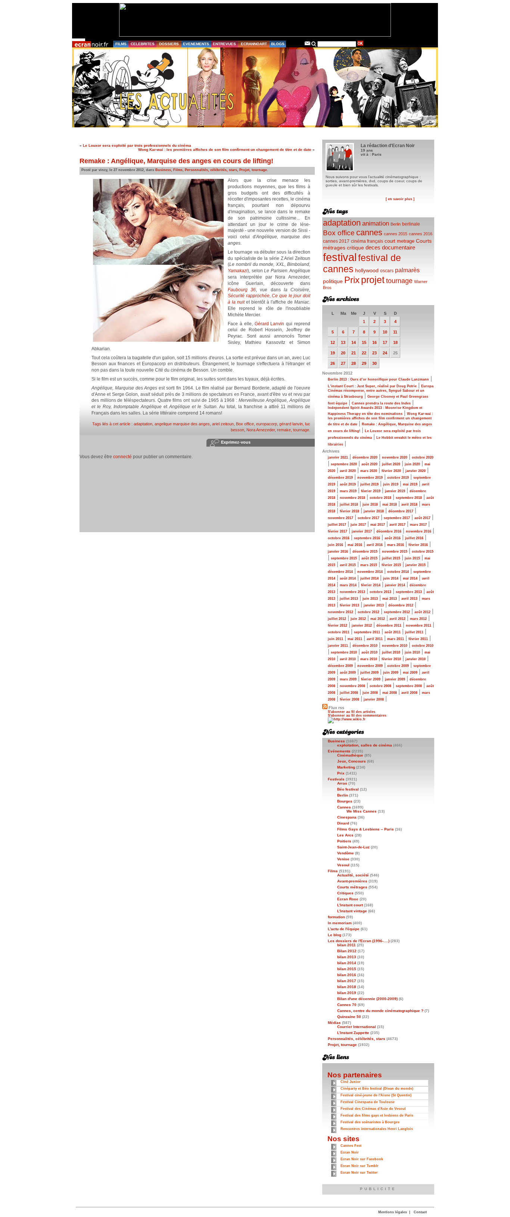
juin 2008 (370, 693)
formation (336, 917)
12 (332, 342)
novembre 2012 (340, 612)
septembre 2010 (344, 652)
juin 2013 (370, 598)
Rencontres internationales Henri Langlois (376, 1129)
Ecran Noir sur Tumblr (359, 1166)
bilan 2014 (346, 963)
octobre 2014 (398, 572)
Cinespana (347, 817)
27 (343, 363)
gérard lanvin (291, 424)
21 (353, 353)
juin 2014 (390, 578)
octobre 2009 (398, 666)
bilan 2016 (346, 975)
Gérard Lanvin (269, 323)
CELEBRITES (143, 44)
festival (340, 257)
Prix (352, 280)
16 (374, 342)
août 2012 (422, 612)
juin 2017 (358, 525)
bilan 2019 (346, 993)
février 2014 (370, 585)
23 (374, 353)
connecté (122, 456)
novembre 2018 (352, 498)
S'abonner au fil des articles (351, 712)
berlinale (411, 223)
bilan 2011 (346, 945)
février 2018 (349, 511)
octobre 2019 (398, 477)
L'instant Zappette (353, 1033)
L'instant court (350, 905)
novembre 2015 (394, 551)
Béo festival (348, 789)
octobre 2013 (380, 592)
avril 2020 (348, 471)
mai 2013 (389, 598)
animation (375, 223)
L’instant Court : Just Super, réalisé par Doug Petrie (372, 386)
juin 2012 (358, 619)
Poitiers (344, 841)
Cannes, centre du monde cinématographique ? (380, 1011)
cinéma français (367, 241)
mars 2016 (395, 545)
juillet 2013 (349, 598)
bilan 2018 (346, 987)
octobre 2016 (338, 538)
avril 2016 (375, 545)
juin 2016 (335, 545)
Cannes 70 (347, 1005)
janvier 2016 (338, 551)
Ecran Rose (347, 899)
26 (332, 363)
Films (178, 170)
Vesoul (343, 865)
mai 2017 (377, 525)
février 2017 (337, 531)
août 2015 (369, 558)
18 (395, 342)
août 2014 (348, 578)
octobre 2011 (338, 632)
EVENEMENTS (196, 44)
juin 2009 (390, 672)
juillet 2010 (391, 652)
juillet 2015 (391, 558)
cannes (369, 232)
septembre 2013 (409, 592)
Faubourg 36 (242, 289)
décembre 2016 (388, 531)
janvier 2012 (362, 625)
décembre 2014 (340, 572)
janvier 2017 (362, 531)
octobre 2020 (422, 457)
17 (385, 342)
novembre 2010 (394, 646)
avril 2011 (375, 639)
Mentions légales (392, 1212)
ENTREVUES (224, 44)
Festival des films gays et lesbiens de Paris (376, 1115)
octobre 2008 (380, 686)
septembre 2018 (409, 498)
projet (373, 279)
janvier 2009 (395, 679)
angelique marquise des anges (182, 424)
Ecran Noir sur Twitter (359, 1172)
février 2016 (418, 545)
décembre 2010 (364, 646)
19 (332, 353)
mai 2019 (410, 484)
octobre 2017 (368, 518)
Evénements (339, 751)
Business (163, 170)
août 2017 (422, 518)
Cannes (344, 807)
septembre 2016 (367, 538)
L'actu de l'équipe (344, 929)
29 (364, 363)
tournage (301, 430)
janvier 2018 (374, 511)
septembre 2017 (397, 518)
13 (343, 342)
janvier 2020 (415, 471)
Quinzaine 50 (349, 1017)
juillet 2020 (391, 464)
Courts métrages (352, 887)
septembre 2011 (367, 632)
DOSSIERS (169, 44)
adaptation (143, 424)
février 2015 (391, 565)
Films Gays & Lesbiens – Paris (365, 829)
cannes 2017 (336, 241)
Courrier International (356, 1027)
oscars (387, 270)
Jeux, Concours (351, 761)
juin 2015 (412, 558)
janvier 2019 (395, 491)
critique (355, 248)
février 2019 (370, 491)
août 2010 (369, 652)
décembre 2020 (364, 457)
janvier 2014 (395, 585)
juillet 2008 (349, 693)
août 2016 (393, 538)
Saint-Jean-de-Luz (353, 847)
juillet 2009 (369, 672)
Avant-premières (352, 881)
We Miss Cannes (361, 811)
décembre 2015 (364, 551)
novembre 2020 (394, 457)
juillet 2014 (369, 578)
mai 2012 (377, 619)
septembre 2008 (409, 686)
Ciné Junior (350, 1082)
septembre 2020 (344, 464)
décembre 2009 (340, 666)
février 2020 (391, 471)
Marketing (346, 767)
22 (364, 353)
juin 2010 (412, 652)
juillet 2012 (337, 619)
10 (385, 332)
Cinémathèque (350, 755)
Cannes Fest (350, 1146)
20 (343, 353)
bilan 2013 (346, 957)
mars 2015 (368, 565)
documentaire (398, 247)
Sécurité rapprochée (249, 295)
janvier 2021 (338, 457)
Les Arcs (345, 835)
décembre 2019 (340, 477)
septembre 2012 (397, 612)
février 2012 (337, 625)
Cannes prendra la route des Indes (381, 403)
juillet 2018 (349, 504)
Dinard (343, 823)
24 (385, 353)
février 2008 (349, 699)
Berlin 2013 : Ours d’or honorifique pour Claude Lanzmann (378, 379)
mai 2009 (410, 672)
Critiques (345, 893)
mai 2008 (389, 693)
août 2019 (348, 484)
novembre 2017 (340, 518)
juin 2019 (390, 484)
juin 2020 (412, 464)
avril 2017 (397, 525)
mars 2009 (348, 679)
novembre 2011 (418, 625)
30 (374, 363)
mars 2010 (368, 659)
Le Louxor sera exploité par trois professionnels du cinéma (137, 145)
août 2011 (393, 632)
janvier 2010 (415, 659)
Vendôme (345, 853)
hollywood (367, 270)
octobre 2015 (422, 551)
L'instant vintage (352, 911)
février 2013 (349, 605)
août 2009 (348, 672)
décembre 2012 (400, 605)
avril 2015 (348, 565)
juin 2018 (370, 504)
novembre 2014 (370, 572)
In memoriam (340, 923)
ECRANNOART (254, 44)
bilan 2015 (346, 969)
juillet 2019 (369, 484)
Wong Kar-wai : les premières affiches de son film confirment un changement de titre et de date (224, 150)
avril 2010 (348, 659)
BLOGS (277, 44)
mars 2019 (348, 491)
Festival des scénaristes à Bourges (369, 1122)
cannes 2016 (420, 234)
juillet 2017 (337, 525)
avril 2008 (409, 693)
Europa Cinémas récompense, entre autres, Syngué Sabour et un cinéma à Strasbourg (380, 391)
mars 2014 (348, 585)
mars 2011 (395, 639)
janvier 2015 (415, 565)
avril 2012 (397, 619)
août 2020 (369, 464)
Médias (334, 1023)
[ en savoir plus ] (400, 199)
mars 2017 (418, 525)
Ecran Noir (349, 1152)
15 (364, 342)
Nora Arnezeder (260, 430)
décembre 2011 (388, 625)
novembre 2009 (370, 666)
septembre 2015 (344, 558)
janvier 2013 (374, 605)
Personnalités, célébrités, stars (211, 170)
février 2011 (418, 639)
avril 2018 (409, 504)
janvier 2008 (374, 699)
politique (333, 281)
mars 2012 (418, 619)
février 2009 (370, 679)
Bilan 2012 (347, 951)
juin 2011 (335, 639)
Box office (245, 424)
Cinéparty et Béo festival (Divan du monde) (376, 1088)
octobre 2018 (380, 498)
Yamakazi (238, 270)
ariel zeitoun (223, 424)
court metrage (399, 241)
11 (395, 332)
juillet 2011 (414, 632)
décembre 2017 (400, 511)
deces (373, 247)
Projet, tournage (253, 170)
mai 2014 (410, 578)
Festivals (336, 779)
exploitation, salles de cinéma (364, 745)
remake (284, 430)
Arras (342, 783)
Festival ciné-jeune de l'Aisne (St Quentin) (375, 1095)
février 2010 (391, 659)
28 (353, 363)
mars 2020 (368, 471)
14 (353, 342)
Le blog (334, 935)
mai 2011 (355, 639)
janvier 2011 (338, 646)
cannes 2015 (395, 234)
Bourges (344, 801)
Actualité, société (353, 875)
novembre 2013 (352, 592)
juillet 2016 (414, 538)
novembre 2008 (352, 686)
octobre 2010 (422, 646)
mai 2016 (355, 545)
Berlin (396, 224)
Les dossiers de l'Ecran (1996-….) (358, 941)
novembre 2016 (418, 531)
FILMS (121, 44)
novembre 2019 (370, 477)
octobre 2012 (368, 612)
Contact (420, 1212)
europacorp (266, 424)
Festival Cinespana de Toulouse (367, 1102)
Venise (343, 859)
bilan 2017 (346, 981)
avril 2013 (409, 598)
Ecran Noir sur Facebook (361, 1159)
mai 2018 (389, 504)
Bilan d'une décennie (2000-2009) (367, 999)
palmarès (407, 270)
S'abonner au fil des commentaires (357, 715)
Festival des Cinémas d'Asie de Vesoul (373, 1109)
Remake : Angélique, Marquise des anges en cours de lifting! (176, 161)
